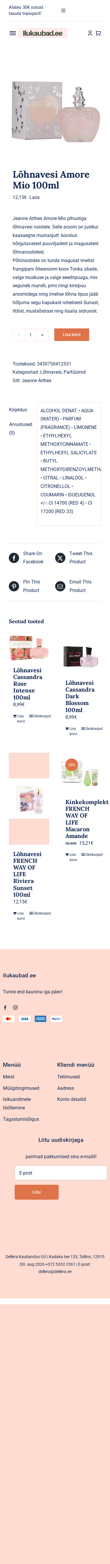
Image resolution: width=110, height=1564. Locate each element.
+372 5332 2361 (60, 1264)
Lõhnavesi (51, 372)
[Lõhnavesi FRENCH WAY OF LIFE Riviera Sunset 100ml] (29, 799)
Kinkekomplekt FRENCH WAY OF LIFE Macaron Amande (87, 818)
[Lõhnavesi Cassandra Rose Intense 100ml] (29, 647)
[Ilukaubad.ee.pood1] (43, 30)
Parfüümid (75, 372)
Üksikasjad (39, 716)
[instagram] (15, 1007)
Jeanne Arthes (36, 380)
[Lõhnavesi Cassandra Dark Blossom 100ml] (81, 653)
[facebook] (5, 1007)
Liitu (36, 1192)
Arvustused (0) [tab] (20, 429)
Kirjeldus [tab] (18, 410)
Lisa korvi (72, 334)
